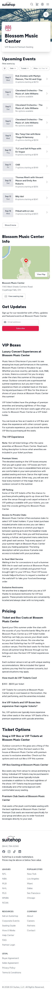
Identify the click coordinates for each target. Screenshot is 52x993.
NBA (4, 878)
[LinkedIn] (19, 851)
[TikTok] (14, 851)
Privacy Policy (8, 967)
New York (31, 874)
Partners (31, 925)
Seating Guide (9, 925)
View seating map (15, 296)
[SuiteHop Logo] (8, 4)
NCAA (5, 902)
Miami (30, 883)
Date (11, 68)
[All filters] (4, 68)
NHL (4, 888)
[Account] (42, 4)
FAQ (4, 940)
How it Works (8, 930)
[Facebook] (3, 851)
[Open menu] (48, 4)
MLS (4, 893)
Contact (31, 930)
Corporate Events (10, 921)
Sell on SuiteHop (10, 916)
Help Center (8, 935)
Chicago (31, 898)
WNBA (5, 898)
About (30, 916)
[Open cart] (37, 4)
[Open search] (32, 4)
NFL (4, 874)
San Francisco (33, 893)
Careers (31, 921)
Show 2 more (10, 225)
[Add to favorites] (46, 14)
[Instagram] (9, 851)
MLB (4, 883)
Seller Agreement (10, 963)
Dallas (30, 888)
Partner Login (8, 945)
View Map (41, 274)
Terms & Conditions (11, 972)
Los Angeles (33, 878)
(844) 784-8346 (10, 846)
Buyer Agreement (10, 958)
